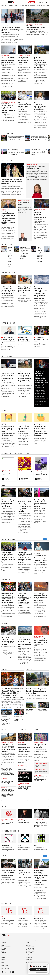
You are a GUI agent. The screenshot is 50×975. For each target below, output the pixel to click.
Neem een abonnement (31, 941)
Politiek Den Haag (8, 539)
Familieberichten (5, 968)
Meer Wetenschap (24, 800)
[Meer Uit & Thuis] (48, 410)
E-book (2, 954)
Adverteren (3, 952)
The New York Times (30, 948)
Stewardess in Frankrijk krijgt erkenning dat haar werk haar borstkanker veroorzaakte (8, 653)
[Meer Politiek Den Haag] (48, 539)
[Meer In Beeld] (48, 669)
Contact (3, 957)
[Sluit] (47, 965)
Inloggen (38, 969)
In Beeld (29, 669)
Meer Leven (40, 800)
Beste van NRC (6, 356)
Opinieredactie (4, 961)
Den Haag (22, 5)
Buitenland (10, 5)
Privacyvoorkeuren (30, 954)
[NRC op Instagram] (10, 972)
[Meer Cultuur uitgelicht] (48, 272)
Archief (2, 951)
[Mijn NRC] (47, 2)
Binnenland (3, 5)
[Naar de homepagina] (11, 2)
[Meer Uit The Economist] (48, 323)
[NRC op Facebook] (8, 972)
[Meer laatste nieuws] (48, 133)
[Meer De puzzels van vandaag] (48, 831)
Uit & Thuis (5, 410)
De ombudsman (4, 965)
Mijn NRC (28, 939)
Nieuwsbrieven (29, 952)
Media (3, 806)
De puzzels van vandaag (10, 831)
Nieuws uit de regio (30, 949)
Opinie (38, 5)
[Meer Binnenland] (48, 485)
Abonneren (31, 2)
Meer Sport (8, 800)
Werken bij (3, 942)
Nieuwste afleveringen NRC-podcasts (15, 453)
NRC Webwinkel (29, 962)
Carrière (4, 856)
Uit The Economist (8, 323)
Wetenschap (32, 5)
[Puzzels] (42, 2)
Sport (3, 729)
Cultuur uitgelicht (8, 272)
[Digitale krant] (40, 2)
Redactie (3, 959)
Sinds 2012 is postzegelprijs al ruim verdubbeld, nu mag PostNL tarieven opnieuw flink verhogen (9, 648)
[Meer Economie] (48, 623)
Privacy (3, 945)
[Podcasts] (37, 2)
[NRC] (5, 935)
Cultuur (27, 5)
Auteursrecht (4, 943)
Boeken (43, 5)
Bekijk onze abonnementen (41, 972)
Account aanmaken (30, 943)
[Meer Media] (48, 806)
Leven (47, 5)
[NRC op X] (5, 972)
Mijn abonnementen (30, 946)
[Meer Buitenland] (48, 579)
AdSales (3, 967)
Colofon (3, 962)
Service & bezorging (30, 951)
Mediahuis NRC (29, 959)
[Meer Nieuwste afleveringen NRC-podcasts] (48, 453)
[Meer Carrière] (48, 856)
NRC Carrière (28, 961)
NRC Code (3, 948)
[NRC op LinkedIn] (13, 972)
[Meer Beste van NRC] (48, 356)
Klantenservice (4, 964)
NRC (2, 939)
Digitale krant (28, 945)
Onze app (3, 949)
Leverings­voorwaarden (6, 946)
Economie (16, 5)
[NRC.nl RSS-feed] (2, 972)
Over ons (3, 941)
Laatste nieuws (7, 133)
